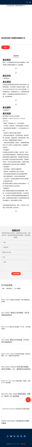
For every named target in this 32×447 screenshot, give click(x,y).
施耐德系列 (9, 288)
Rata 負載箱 (17, 288)
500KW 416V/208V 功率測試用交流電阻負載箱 (15, 422)
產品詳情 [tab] (16, 55)
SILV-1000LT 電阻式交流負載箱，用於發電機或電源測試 (15, 314)
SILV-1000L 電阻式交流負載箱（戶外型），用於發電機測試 (16, 341)
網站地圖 (23, 444)
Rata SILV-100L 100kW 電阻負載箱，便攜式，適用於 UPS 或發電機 (15, 395)
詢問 (5, 47)
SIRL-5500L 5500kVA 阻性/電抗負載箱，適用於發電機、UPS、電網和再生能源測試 (15, 368)
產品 (3, 288)
